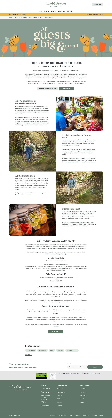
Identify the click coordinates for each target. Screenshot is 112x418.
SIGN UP (95, 367)
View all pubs (86, 415)
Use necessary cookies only (99, 9)
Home (82, 402)
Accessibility (53, 415)
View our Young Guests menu (47, 88)
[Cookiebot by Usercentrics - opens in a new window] (10, 16)
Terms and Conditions (97, 415)
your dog (32, 293)
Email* (69, 364)
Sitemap (77, 415)
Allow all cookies (99, 4)
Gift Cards (59, 399)
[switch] (44, 16)
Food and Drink (61, 392)
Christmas (59, 395)
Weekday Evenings (72, 350)
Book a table (66, 88)
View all (27, 354)
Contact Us (60, 389)
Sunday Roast (75, 149)
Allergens (59, 405)
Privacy (70, 415)
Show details (79, 16)
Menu (51, 350)
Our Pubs (83, 389)
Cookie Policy (62, 415)
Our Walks (83, 395)
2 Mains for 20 (31, 350)
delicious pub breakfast (89, 149)
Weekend (60, 350)
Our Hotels (83, 392)
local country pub (20, 108)
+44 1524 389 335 (46, 389)
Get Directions (45, 405)
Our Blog (82, 399)
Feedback (59, 402)
